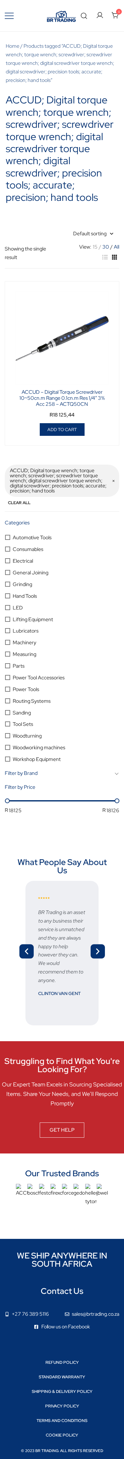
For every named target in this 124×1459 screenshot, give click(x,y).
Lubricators (25, 630)
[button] (105, 257)
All (116, 247)
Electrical (23, 561)
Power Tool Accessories (39, 677)
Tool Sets (23, 724)
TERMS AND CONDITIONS (62, 1420)
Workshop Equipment (37, 759)
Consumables (28, 549)
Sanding (22, 712)
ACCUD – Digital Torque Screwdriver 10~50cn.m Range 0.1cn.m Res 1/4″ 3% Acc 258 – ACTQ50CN (62, 398)
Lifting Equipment (33, 619)
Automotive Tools (32, 537)
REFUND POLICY (62, 1362)
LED (18, 607)
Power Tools (26, 689)
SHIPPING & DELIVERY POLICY (62, 1391)
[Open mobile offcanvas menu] (9, 15)
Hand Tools (25, 596)
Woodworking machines (39, 747)
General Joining (30, 572)
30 (105, 247)
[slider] (7, 801)
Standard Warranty (62, 1377)
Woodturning (27, 736)
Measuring (24, 654)
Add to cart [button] (62, 429)
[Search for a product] (84, 15)
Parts (18, 666)
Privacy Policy (62, 1406)
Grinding (22, 584)
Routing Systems (32, 701)
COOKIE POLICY (62, 1435)
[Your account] (100, 15)
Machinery (24, 642)
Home (12, 46)
